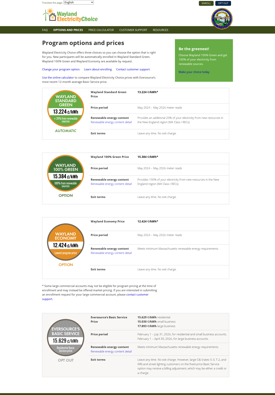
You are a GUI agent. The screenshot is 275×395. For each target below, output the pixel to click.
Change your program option (61, 69)
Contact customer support (133, 69)
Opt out (223, 3)
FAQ (45, 30)
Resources (160, 30)
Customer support (133, 30)
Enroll (206, 3)
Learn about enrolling (98, 69)
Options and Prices (68, 30)
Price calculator (101, 30)
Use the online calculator (58, 77)
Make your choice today (194, 72)
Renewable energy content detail (111, 122)
